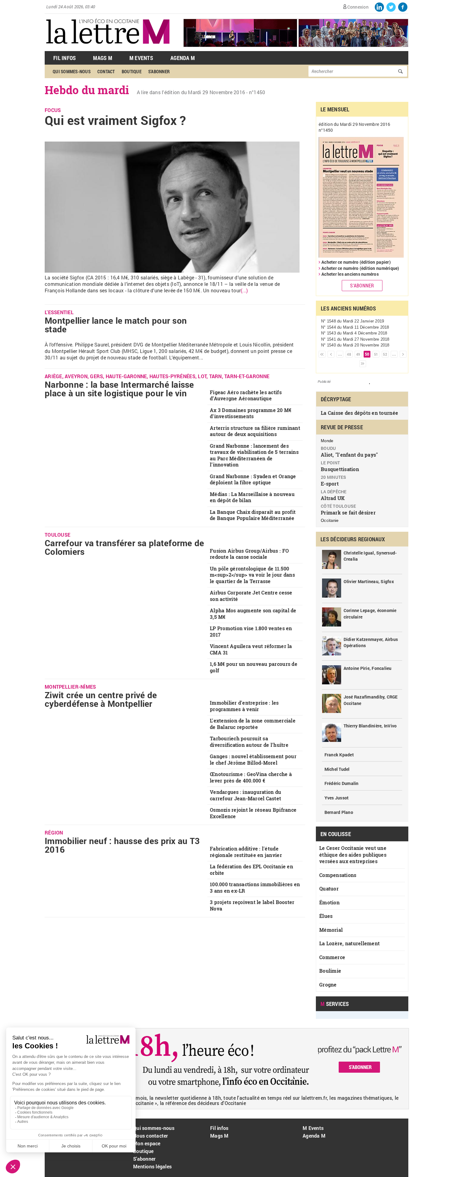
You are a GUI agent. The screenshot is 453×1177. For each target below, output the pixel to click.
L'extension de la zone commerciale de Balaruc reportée (253, 723)
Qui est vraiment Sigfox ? (115, 120)
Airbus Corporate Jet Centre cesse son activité (251, 595)
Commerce (332, 957)
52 (385, 354)
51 (376, 354)
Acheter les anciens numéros (350, 274)
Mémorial (331, 930)
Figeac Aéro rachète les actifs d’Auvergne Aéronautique (246, 395)
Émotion (329, 902)
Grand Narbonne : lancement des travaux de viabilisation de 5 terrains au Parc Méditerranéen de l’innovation (254, 455)
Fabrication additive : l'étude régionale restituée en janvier (246, 851)
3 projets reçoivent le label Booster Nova (252, 905)
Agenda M (182, 58)
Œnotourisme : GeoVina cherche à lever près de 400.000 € (251, 777)
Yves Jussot (336, 798)
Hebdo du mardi (87, 89)
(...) (244, 290)
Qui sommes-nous (72, 71)
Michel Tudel (337, 769)
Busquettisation (340, 469)
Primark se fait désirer (348, 512)
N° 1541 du (355, 339)
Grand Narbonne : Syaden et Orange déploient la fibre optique (253, 479)
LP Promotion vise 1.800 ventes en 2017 (251, 631)
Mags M (102, 58)
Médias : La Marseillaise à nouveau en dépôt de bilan (252, 497)
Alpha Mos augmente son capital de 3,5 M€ (253, 613)
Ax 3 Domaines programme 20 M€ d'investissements (251, 413)
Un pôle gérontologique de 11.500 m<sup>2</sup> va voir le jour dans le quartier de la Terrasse (252, 574)
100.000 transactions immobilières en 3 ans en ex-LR (255, 887)
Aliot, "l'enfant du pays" (349, 454)
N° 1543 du (354, 333)
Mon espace (147, 1143)
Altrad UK (333, 498)
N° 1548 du (352, 321)
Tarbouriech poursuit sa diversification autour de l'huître (249, 741)
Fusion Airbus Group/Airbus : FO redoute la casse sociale (249, 553)
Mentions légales (152, 1166)
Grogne (328, 984)
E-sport (330, 483)
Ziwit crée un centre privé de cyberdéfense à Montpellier (101, 699)
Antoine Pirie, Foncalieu (368, 668)
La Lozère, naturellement (349, 943)
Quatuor (329, 888)
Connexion (358, 7)
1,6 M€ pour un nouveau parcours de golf (253, 667)
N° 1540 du (355, 345)
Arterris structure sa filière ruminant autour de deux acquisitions (255, 431)
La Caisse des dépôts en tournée (359, 413)
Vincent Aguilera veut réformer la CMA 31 (251, 649)
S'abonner (159, 71)
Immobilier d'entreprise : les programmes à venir (244, 705)
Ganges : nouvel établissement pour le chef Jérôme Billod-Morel (253, 759)
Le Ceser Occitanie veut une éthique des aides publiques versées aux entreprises (352, 854)
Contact (106, 71)
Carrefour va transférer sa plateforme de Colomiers (124, 547)
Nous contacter (150, 1135)
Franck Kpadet (339, 755)
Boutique (131, 71)
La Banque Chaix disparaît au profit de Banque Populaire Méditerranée (253, 515)
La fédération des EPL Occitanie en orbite (251, 869)
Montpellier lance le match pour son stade (116, 325)
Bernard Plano (338, 812)
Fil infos (219, 1128)
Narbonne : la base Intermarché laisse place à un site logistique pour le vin (119, 389)
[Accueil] (107, 48)
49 (358, 354)
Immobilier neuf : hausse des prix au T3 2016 (122, 845)
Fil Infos (64, 58)
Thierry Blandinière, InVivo (370, 726)
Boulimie (330, 970)
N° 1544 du (355, 327)
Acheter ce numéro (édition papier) (356, 262)
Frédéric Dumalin (341, 783)
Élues (326, 916)
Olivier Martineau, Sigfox (369, 581)
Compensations (337, 875)
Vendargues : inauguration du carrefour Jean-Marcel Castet (245, 795)
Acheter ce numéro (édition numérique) (360, 268)
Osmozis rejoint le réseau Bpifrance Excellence (253, 813)
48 (349, 354)
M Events (141, 58)
